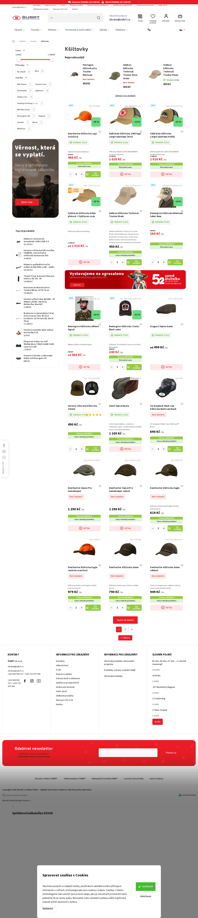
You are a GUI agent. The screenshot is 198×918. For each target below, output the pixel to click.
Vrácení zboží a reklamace (98, 5)
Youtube (39, 681)
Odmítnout (145, 896)
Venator (22, 122)
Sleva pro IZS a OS (60, 9)
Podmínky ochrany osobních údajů (119, 670)
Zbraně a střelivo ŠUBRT (46, 778)
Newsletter (3, 468)
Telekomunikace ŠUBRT (75, 778)
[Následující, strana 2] (125, 629)
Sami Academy (156, 778)
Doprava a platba (76, 5)
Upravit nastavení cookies (16, 795)
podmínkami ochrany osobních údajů (34, 756)
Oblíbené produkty (40, 9)
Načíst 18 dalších (125, 620)
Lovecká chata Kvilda (133, 778)
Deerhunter (24, 90)
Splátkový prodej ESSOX (122, 5)
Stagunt (43, 116)
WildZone (23, 128)
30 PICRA (156, 675)
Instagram (32, 681)
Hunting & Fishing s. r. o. (29, 103)
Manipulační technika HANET (105, 778)
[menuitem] (19, 30)
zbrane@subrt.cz (16, 666)
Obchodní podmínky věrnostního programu (119, 663)
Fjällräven (41, 90)
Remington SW (25, 116)
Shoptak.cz (26, 800)
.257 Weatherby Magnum (163, 687)
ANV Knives (24, 84)
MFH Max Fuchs (25, 109)
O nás (62, 5)
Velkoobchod (50, 5)
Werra (37, 122)
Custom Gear (42, 84)
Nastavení (48, 908)
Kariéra (75, 9)
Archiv (157, 721)
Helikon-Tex (24, 97)
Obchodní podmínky (113, 676)
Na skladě (23, 71)
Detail (128, 174)
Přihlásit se (171, 752)
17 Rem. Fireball (159, 710)
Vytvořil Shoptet (189, 795)
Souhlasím (147, 886)
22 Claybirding (158, 698)
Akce (39, 71)
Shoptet (12, 800)
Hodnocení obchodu (145, 5)
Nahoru (126, 637)
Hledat (98, 18)
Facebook (25, 681)
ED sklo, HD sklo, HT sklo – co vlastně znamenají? (169, 663)
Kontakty (36, 5)
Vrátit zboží (162, 5)
